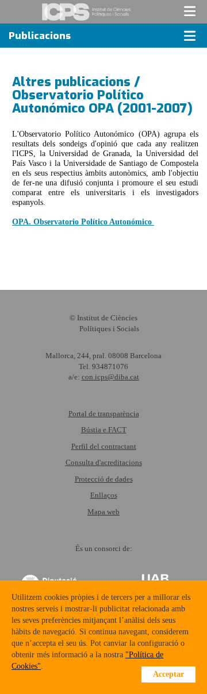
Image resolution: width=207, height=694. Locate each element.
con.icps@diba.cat (110, 377)
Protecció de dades (104, 479)
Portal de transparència (103, 413)
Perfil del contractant (103, 446)
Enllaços (103, 495)
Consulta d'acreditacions (104, 462)
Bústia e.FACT (103, 429)
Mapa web (103, 511)
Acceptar (168, 674)
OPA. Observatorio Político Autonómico (83, 222)
